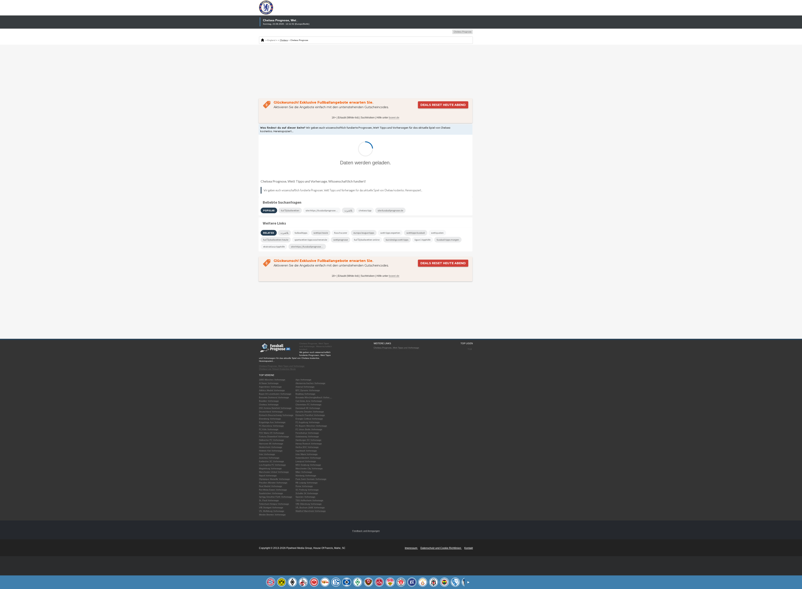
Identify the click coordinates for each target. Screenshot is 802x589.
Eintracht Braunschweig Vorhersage (276, 415)
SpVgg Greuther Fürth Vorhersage (275, 497)
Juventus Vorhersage (269, 458)
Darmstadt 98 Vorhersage (308, 408)
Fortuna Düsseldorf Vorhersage (274, 436)
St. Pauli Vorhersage (269, 500)
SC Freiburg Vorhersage (307, 490)
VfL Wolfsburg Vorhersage (271, 511)
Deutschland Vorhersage (271, 411)
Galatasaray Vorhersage (307, 436)
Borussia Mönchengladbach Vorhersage (315, 397)
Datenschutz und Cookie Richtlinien (441, 548)
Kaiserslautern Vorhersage (308, 458)
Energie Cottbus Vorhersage (309, 419)
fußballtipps (301, 232)
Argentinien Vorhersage (270, 387)
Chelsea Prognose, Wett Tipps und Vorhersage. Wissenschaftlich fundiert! (313, 181)
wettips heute (320, 232)
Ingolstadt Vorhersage (306, 450)
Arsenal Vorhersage (305, 387)
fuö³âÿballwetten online (366, 239)
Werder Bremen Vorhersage (272, 514)
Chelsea (284, 40)
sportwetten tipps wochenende (310, 239)
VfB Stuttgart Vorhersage (271, 507)
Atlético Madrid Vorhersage (272, 390)
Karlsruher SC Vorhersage (271, 461)
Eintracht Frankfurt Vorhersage (310, 415)
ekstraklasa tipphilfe (274, 246)
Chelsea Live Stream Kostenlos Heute (277, 369)
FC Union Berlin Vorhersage (309, 429)
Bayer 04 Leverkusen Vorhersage (275, 394)
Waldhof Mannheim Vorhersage (311, 511)
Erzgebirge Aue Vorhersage (272, 422)
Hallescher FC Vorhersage (271, 440)
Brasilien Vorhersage (269, 401)
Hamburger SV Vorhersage (308, 440)
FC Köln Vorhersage (268, 429)
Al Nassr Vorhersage (269, 383)
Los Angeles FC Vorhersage (272, 465)
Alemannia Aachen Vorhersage (310, 383)
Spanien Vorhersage (305, 497)
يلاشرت (284, 232)
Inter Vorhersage (267, 454)
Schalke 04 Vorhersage (307, 493)
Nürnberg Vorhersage (306, 475)
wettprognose (340, 239)
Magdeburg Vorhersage (270, 468)
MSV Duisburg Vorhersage (308, 465)
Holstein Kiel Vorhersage (271, 450)
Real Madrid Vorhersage (270, 486)
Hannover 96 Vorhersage (271, 443)
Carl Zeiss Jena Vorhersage (309, 401)
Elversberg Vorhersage (270, 419)
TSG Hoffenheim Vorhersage (309, 500)
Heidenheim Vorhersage (270, 447)
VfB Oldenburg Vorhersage (309, 504)
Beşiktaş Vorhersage (305, 394)
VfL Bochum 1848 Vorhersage (310, 507)
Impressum (411, 548)
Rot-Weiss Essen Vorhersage (273, 490)
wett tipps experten (390, 232)
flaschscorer (340, 232)
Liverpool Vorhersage (306, 461)
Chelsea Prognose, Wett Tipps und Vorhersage (282, 366)
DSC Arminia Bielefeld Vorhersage (275, 408)
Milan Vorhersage (304, 472)
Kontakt (468, 548)
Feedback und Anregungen (366, 531)
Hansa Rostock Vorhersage (309, 443)
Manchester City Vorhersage (309, 468)
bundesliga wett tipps (397, 239)
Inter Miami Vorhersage (307, 454)
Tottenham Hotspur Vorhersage (274, 504)
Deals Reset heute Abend (443, 105)
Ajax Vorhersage (303, 379)
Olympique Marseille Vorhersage (274, 479)
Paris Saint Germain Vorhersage (311, 479)
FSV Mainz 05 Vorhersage (271, 433)
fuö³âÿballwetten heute (275, 239)
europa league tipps (363, 232)
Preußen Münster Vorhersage (273, 482)
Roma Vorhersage (304, 486)
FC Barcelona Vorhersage (271, 426)
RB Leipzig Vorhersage (307, 482)
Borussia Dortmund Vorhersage (274, 397)
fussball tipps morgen (448, 239)
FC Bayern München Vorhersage (311, 426)
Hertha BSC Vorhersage (307, 447)
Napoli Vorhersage (268, 475)
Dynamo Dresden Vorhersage (310, 411)
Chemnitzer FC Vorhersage (308, 404)
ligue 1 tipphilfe (422, 239)
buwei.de (394, 117)
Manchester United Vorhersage (274, 472)
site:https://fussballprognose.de (307, 246)
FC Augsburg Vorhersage (308, 422)
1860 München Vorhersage (272, 379)
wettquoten (437, 232)
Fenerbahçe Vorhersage (307, 433)
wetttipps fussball (415, 232)
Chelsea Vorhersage (269, 404)
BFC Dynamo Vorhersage (308, 390)
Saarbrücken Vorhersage (271, 493)
